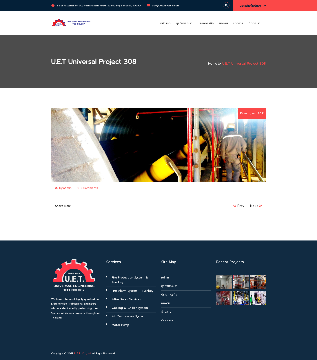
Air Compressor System (128, 316)
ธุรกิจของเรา (184, 23)
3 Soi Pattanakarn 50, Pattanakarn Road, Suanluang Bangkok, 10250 (99, 6)
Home (212, 63)
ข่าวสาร (238, 23)
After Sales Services (126, 299)
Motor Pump (120, 325)
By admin (65, 188)
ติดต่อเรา (254, 23)
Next (254, 205)
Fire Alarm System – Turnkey (132, 291)
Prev (240, 205)
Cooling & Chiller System (130, 308)
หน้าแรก (165, 23)
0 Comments (89, 188)
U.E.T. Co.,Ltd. (82, 353)
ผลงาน (223, 23)
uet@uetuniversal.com (165, 6)
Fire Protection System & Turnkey (130, 280)
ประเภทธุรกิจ (206, 23)
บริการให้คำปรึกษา (251, 6)
